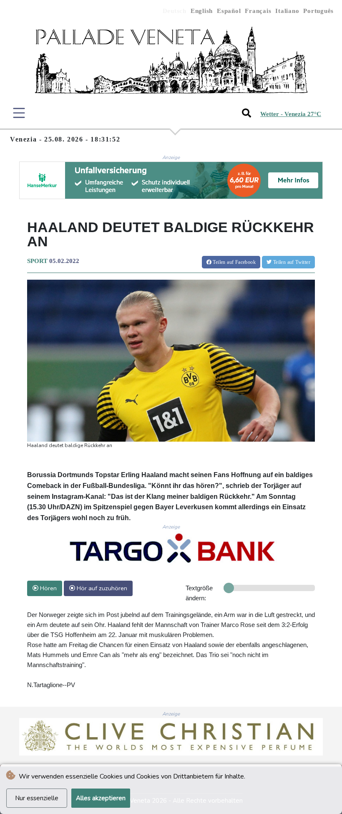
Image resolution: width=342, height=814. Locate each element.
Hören (47, 588)
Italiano (287, 11)
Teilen (233, 262)
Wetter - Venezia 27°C (290, 114)
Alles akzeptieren (101, 798)
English (202, 11)
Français (258, 11)
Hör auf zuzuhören (101, 588)
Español (229, 11)
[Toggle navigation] (19, 112)
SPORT (37, 261)
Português (318, 11)
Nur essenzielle (36, 798)
